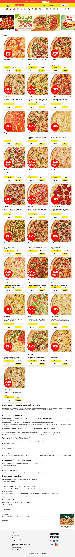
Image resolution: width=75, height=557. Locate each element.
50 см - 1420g (67, 140)
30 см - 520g (9, 177)
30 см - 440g (7, 140)
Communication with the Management (21, 544)
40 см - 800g (19, 104)
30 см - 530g (56, 104)
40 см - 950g (66, 214)
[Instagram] (51, 541)
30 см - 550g (56, 250)
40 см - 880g (14, 287)
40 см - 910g (66, 67)
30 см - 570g (32, 287)
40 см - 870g (42, 140)
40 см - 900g (66, 104)
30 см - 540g (56, 67)
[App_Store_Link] (54, 537)
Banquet (14, 532)
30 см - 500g (32, 104)
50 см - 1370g (20, 287)
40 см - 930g (66, 250)
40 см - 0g (42, 67)
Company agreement (16, 547)
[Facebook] (53, 540)
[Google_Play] (54, 534)
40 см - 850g (61, 140)
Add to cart (18, 70)
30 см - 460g (7, 67)
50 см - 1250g (20, 140)
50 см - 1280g (20, 67)
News (13, 537)
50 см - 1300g (67, 324)
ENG (44, 5)
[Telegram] (56, 540)
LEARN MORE (45, 1)
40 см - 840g (14, 214)
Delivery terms (15, 535)
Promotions (20, 5)
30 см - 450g (56, 177)
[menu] (12, 5)
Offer (13, 545)
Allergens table (15, 549)
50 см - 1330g (20, 214)
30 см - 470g (9, 104)
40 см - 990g (42, 324)
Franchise (14, 540)
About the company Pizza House (19, 539)
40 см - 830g (19, 177)
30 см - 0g (32, 67)
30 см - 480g (9, 360)
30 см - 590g (56, 214)
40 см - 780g (14, 67)
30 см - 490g (9, 324)
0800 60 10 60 (14, 551)
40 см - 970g (19, 250)
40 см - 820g (42, 104)
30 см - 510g (54, 140)
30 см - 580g (9, 250)
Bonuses (13, 534)
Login (58, 5)
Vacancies (14, 542)
